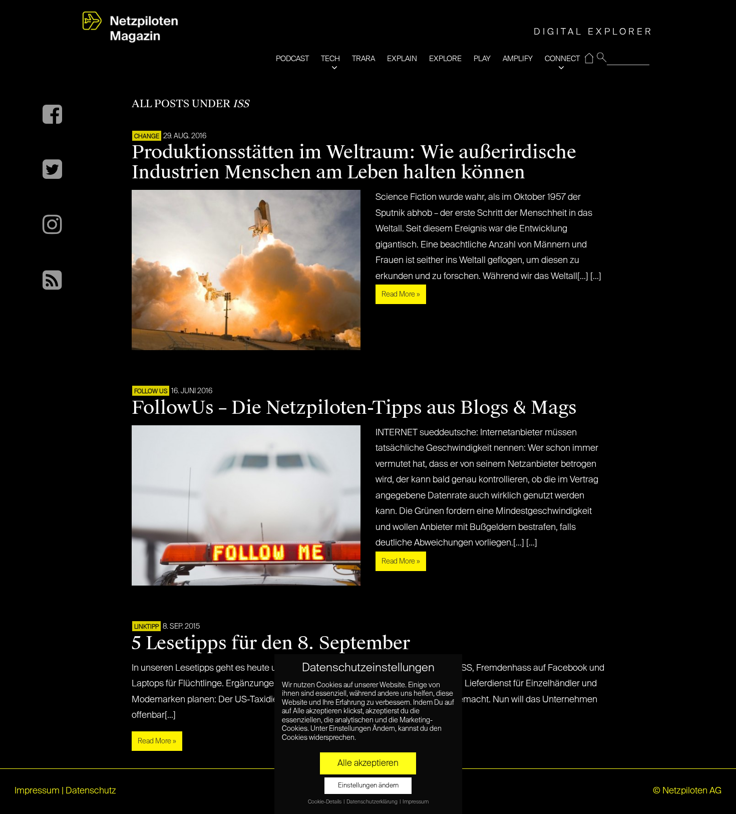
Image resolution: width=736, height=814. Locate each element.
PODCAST (292, 59)
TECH (330, 59)
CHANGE (146, 137)
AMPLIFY (518, 59)
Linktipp (146, 627)
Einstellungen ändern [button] (368, 785)
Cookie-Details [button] (325, 801)
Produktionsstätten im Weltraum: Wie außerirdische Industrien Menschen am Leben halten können (354, 162)
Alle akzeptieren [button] (368, 763)
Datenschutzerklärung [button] (372, 801)
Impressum (37, 790)
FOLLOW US (150, 392)
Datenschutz (91, 790)
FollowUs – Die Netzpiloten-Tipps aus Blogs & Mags (354, 407)
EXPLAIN (402, 59)
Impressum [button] (416, 801)
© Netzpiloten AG (687, 790)
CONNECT (562, 59)
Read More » (401, 294)
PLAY (482, 59)
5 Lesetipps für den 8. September (271, 643)
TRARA (363, 59)
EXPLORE (445, 59)
